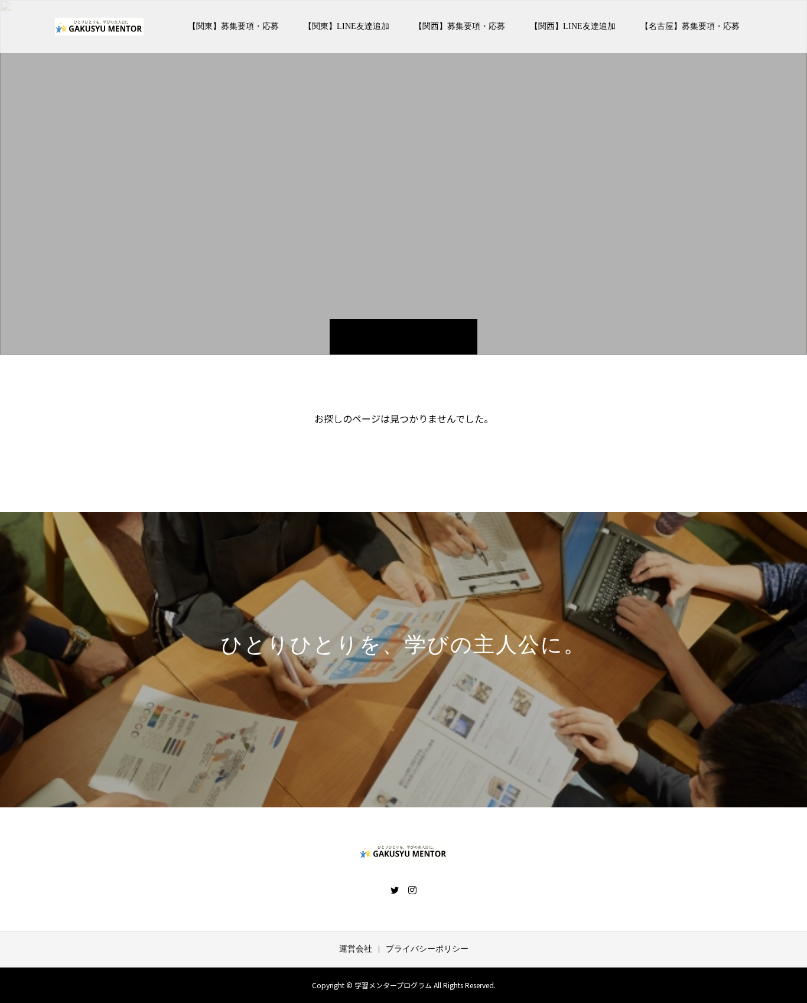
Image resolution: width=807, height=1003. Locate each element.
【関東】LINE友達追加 (346, 26)
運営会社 (355, 948)
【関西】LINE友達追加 (573, 26)
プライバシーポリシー (427, 948)
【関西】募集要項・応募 (459, 26)
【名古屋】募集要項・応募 (690, 26)
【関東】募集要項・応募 (233, 26)
